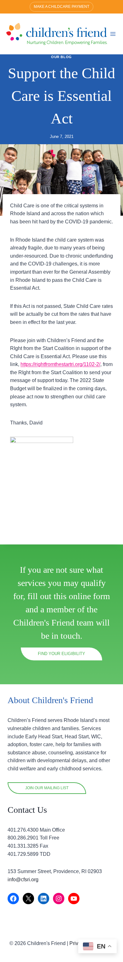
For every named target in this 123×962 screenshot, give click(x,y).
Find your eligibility (61, 653)
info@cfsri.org (23, 879)
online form (89, 596)
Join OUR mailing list (46, 788)
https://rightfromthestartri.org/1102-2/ (60, 364)
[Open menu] (113, 34)
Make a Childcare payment (61, 6)
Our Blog (61, 57)
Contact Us (27, 810)
